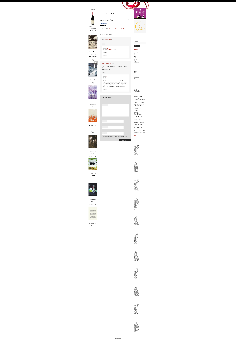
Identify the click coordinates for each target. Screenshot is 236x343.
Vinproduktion (136, 70)
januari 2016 (136, 257)
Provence (140, 125)
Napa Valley (142, 122)
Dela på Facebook (104, 23)
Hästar (135, 56)
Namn (104, 121)
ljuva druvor (136, 87)
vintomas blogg (136, 86)
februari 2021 (136, 199)
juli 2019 (135, 217)
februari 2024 (136, 165)
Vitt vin (135, 72)
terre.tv (135, 78)
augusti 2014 (136, 273)
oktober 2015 (136, 260)
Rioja (140, 127)
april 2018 (135, 231)
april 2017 (135, 243)
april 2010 (135, 322)
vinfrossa (139, 132)
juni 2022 (135, 184)
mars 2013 (135, 289)
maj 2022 (135, 185)
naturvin (135, 124)
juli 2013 (135, 285)
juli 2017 (135, 240)
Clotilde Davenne (139, 102)
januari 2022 (136, 189)
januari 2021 (136, 200)
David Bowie (136, 104)
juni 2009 (135, 332)
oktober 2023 (136, 169)
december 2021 (136, 190)
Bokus (93, 60)
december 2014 (136, 269)
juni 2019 (135, 218)
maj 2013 (135, 287)
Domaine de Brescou (138, 105)
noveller (143, 124)
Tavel (144, 130)
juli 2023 (135, 172)
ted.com (135, 80)
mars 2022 (135, 187)
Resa (135, 64)
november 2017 (136, 236)
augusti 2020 (136, 205)
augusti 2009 (136, 330)
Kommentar (104, 105)
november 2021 (136, 191)
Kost (134, 58)
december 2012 (136, 292)
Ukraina (136, 132)
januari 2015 (136, 268)
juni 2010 (135, 320)
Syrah (135, 130)
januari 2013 (136, 291)
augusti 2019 (136, 216)
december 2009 (136, 326)
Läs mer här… (93, 130)
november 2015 (136, 259)
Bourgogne (137, 98)
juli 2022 (135, 183)
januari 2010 (136, 325)
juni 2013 (135, 286)
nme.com (135, 89)
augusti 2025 (136, 148)
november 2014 (136, 270)
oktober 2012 (136, 294)
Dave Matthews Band (117, 28)
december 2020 (136, 201)
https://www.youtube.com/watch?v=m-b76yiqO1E (115, 86)
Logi (134, 60)
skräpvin (136, 129)
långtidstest (137, 122)
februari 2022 (136, 188)
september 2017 (136, 238)
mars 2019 (135, 221)
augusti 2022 (136, 182)
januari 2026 (136, 143)
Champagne (136, 100)
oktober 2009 (136, 328)
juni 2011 (135, 309)
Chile (145, 100)
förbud (136, 111)
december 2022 (136, 178)
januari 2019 (136, 223)
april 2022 (135, 186)
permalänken (109, 29)
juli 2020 (135, 206)
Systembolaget (139, 130)
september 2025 (136, 147)
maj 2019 (135, 219)
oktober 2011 (136, 305)
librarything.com (136, 79)
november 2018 (136, 225)
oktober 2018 (136, 226)
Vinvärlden (135, 71)
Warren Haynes (123, 28)
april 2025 (135, 152)
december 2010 (136, 315)
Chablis (143, 99)
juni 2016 (135, 252)
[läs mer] (144, 36)
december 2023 (136, 167)
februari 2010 (136, 324)
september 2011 (136, 306)
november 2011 (136, 304)
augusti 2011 (136, 307)
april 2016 (135, 254)
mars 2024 (135, 164)
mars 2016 (135, 255)
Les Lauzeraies (137, 120)
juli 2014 (135, 274)
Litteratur (135, 59)
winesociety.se (136, 88)
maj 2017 (135, 242)
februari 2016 (136, 256)
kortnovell (144, 117)
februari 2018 (136, 233)
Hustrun (136, 116)
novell (139, 124)
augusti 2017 (136, 239)
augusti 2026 (136, 137)
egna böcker (137, 108)
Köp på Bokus (93, 106)
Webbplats (104, 133)
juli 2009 (135, 331)
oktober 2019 (136, 214)
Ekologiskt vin (136, 53)
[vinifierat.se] (139, 1)
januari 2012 (136, 302)
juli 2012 (135, 297)
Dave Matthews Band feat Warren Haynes (122, 19)
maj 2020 (135, 208)
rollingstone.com (136, 90)
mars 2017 (135, 244)
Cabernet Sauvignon (137, 99)
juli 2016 (135, 251)
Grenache (141, 110)
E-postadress (104, 127)
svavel (143, 129)
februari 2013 (136, 290)
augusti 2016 (136, 250)
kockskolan (141, 117)
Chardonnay (141, 100)
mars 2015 (135, 266)
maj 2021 (135, 196)
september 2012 (136, 295)
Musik (109, 28)
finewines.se (136, 85)
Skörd (140, 129)
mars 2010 (135, 323)
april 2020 (135, 209)
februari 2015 (136, 267)
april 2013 (135, 288)
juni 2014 (135, 275)
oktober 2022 (136, 180)
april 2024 (135, 163)
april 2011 (135, 311)
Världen (135, 69)
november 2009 (136, 327)
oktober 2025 (136, 146)
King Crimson (136, 117)
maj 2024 (135, 162)
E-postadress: (136, 41)
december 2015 (136, 258)
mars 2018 (135, 232)
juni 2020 (135, 207)
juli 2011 (135, 308)
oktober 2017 (136, 237)
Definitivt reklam (136, 52)
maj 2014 (135, 276)
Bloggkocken (136, 96)
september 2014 (136, 272)
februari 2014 (136, 279)
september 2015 (136, 261)
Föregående (122, 9)
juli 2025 (135, 149)
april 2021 (135, 197)
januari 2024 (136, 166)
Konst (135, 57)
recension (144, 125)
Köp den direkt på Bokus (92, 156)
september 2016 (136, 249)
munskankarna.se (137, 91)
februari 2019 (136, 222)
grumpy (136, 113)
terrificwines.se (136, 77)
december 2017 (136, 235)
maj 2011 (135, 310)
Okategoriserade (136, 62)
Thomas (103, 63)
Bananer (135, 50)
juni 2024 (135, 161)
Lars (107, 48)
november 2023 (136, 168)
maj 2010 (135, 321)
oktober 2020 (136, 203)
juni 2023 (135, 173)
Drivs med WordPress (118, 338)
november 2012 (136, 293)
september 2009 (136, 329)
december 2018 (136, 224)
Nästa (128, 9)
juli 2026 (135, 138)
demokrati (141, 104)
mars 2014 (135, 278)
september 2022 (136, 181)
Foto (134, 55)
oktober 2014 (136, 271)
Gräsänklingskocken (138, 114)
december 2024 (136, 156)
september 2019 (136, 215)
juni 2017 (135, 241)
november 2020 (136, 202)
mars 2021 (135, 198)
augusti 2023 (136, 171)
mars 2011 (135, 312)
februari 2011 (136, 313)
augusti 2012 (136, 296)
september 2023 (136, 170)
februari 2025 (136, 154)
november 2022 (136, 179)
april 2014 (135, 277)
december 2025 (136, 144)
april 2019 (135, 220)
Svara (103, 43)
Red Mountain (136, 127)
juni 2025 (135, 150)
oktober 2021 (136, 192)
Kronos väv (136, 119)
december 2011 (136, 303)
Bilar (134, 51)
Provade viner (136, 63)
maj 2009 (135, 333)
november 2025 (136, 145)
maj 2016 (135, 253)
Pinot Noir (136, 125)
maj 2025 (135, 151)
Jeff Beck (140, 116)
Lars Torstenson (110, 16)
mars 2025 (135, 153)
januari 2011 (136, 314)
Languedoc (141, 119)
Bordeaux (141, 96)
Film (134, 54)
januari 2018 (136, 234)
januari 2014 (136, 280)
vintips (143, 132)
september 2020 (136, 204)
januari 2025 (136, 155)
